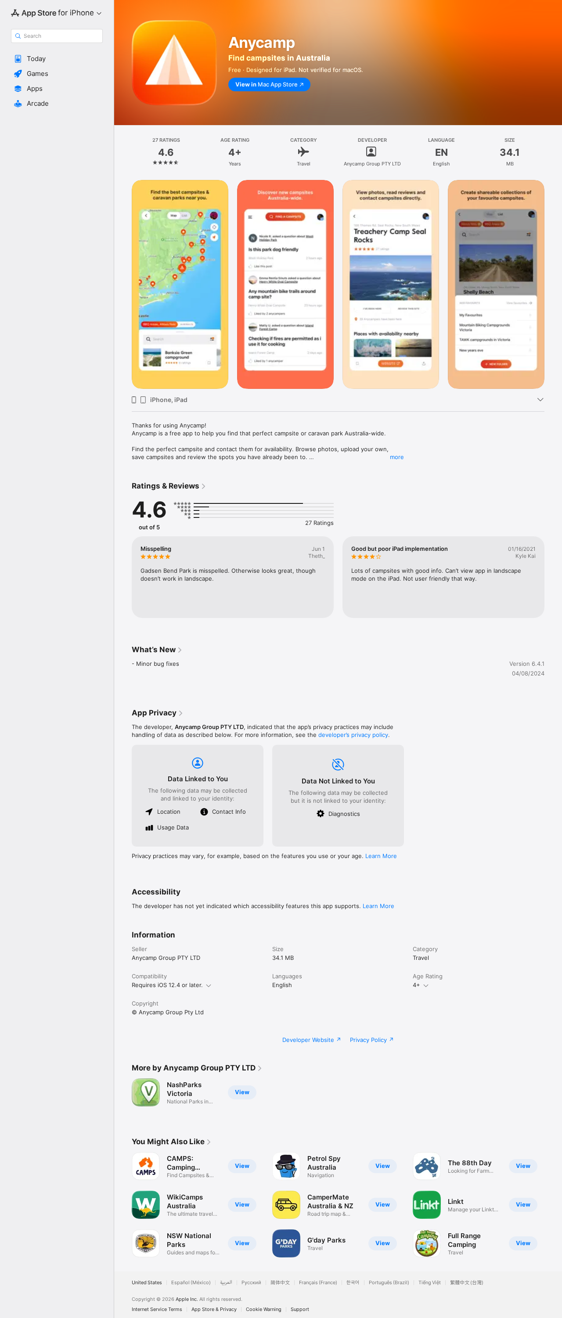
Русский (251, 1282)
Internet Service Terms (157, 1309)
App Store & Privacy (214, 1309)
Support (300, 1309)
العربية (226, 1282)
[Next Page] (553, 284)
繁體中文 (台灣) (466, 1282)
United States (147, 1282)
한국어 (353, 1282)
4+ (416, 984)
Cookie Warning (263, 1309)
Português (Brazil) (389, 1282)
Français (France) (318, 1282)
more (397, 456)
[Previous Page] (123, 284)
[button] (56, 58)
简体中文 (280, 1282)
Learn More (381, 855)
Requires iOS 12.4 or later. (167, 984)
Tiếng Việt (429, 1282)
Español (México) (191, 1282)
